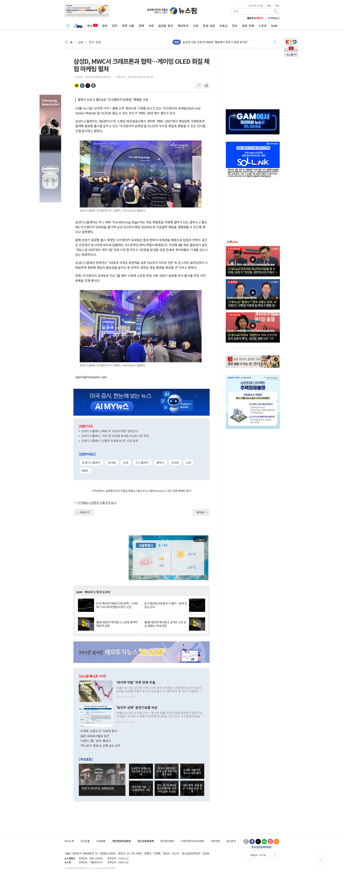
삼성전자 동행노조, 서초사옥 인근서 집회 (141, 771)
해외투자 (183, 25)
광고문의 (231, 841)
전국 (234, 25)
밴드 (93, 85)
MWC (85, 470)
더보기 (275, 42)
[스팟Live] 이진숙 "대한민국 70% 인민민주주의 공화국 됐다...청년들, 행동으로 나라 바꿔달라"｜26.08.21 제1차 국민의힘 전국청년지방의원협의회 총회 (252, 336)
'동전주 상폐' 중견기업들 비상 (136, 707)
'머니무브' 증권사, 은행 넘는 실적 (100, 745)
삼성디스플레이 (91, 462)
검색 (276, 11)
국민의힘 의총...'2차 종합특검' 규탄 (141, 788)
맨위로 (200, 512)
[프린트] (206, 85)
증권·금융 (209, 25)
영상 (89, 25)
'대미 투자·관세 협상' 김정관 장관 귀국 (192, 788)
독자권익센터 (167, 841)
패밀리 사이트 (258, 855)
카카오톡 (76, 85)
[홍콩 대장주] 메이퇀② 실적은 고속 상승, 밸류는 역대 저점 (165, 623)
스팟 (232, 242)
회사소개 (69, 841)
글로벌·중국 (165, 25)
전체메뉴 (68, 25)
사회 (151, 25)
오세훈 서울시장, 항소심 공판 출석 (192, 771)
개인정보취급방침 (121, 841)
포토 (105, 25)
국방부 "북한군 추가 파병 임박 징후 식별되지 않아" (211, 42)
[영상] (253, 261)
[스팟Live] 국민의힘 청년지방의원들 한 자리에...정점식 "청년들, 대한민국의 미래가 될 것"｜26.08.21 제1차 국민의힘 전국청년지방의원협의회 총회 (253, 270)
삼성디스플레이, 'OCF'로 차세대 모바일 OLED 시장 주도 (115, 436)
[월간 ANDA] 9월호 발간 (94, 736)
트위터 (87, 85)
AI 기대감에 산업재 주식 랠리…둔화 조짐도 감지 (165, 605)
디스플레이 (142, 462)
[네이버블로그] (264, 841)
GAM (274, 25)
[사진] (96, 691)
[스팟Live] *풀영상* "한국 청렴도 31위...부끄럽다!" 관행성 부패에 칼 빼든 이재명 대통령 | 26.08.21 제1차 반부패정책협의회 (252, 303)
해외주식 (255, 18)
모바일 (112, 462)
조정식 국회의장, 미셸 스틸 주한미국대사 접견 (167, 771)
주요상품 (85, 841)
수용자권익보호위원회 (192, 841)
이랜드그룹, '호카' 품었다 (95, 741)
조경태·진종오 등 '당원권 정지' (99, 731)
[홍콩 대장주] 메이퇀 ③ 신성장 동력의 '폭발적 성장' (117, 623)
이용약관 (215, 841)
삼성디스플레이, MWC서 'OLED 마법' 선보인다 (109, 431)
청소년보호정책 (145, 841)
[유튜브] (246, 841)
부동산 (223, 25)
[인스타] (270, 841)
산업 (195, 25)
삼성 (125, 462)
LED (188, 462)
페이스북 (82, 85)
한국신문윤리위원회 (261, 848)
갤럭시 (160, 462)
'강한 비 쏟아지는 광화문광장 (97, 788)
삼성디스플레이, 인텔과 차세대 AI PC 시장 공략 (109, 441)
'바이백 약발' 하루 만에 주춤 (135, 682)
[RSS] (276, 841)
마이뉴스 (274, 18)
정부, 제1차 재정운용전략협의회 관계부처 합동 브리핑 (167, 788)
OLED (175, 462)
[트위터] (258, 841)
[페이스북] (252, 841)
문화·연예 (248, 25)
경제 (141, 25)
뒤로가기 (85, 512)
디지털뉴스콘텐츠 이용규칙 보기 (96, 502)
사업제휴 (101, 841)
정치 (114, 25)
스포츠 (263, 25)
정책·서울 (128, 25)
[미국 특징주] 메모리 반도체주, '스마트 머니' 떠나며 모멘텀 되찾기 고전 (117, 605)
